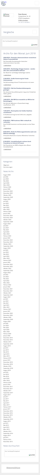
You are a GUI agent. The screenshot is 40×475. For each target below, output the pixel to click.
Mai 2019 (6, 352)
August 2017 (7, 395)
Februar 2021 (7, 309)
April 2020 (6, 329)
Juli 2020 (5, 323)
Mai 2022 (6, 279)
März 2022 (6, 283)
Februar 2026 (7, 187)
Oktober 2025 (7, 195)
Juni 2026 (6, 179)
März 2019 (6, 356)
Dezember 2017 (8, 386)
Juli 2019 (5, 348)
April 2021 (6, 305)
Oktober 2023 (7, 244)
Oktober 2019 (7, 342)
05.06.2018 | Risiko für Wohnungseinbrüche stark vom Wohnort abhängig (19, 132)
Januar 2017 (6, 409)
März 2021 (6, 307)
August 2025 (7, 199)
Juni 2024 (6, 228)
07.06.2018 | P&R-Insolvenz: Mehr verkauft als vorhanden (17, 121)
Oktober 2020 (7, 317)
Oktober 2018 (7, 366)
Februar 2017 (7, 407)
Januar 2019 (6, 360)
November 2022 (8, 266)
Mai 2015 (6, 425)
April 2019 (6, 354)
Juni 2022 (6, 277)
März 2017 (6, 405)
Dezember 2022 (8, 264)
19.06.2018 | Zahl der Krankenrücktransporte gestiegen (17, 89)
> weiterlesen (7, 65)
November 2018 (8, 364)
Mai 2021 (6, 303)
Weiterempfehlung (13, 468)
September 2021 (8, 295)
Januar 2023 (6, 262)
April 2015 (6, 427)
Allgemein (6, 165)
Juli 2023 (5, 250)
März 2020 (6, 331)
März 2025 (6, 209)
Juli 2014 (5, 437)
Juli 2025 (5, 201)
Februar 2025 (7, 211)
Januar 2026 (6, 189)
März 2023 (6, 258)
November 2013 (8, 441)
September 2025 (8, 197)
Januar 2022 (6, 287)
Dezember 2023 (8, 240)
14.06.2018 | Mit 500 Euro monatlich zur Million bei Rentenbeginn (18, 100)
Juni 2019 (6, 350)
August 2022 (7, 272)
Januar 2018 (6, 384)
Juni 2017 (6, 399)
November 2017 (8, 388)
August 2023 (7, 248)
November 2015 (8, 415)
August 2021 (7, 297)
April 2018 (6, 378)
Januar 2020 (6, 336)
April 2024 (6, 232)
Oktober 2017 (7, 391)
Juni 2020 (6, 325)
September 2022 (8, 270)
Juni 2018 (6, 374)
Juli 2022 (5, 274)
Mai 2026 (6, 181)
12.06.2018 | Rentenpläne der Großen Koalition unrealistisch (17, 111)
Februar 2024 (7, 236)
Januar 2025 (6, 213)
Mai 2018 (6, 376)
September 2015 (8, 419)
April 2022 (6, 281)
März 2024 (6, 234)
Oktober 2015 (7, 417)
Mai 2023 (6, 254)
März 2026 (6, 185)
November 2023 (8, 242)
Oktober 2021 (7, 293)
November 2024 (8, 217)
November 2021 (8, 291)
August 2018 (7, 370)
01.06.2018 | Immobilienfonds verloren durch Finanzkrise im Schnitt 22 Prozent (17, 142)
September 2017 (8, 393)
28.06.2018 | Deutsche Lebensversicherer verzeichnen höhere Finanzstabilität (19, 58)
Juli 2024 (5, 226)
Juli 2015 (5, 423)
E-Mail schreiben (23, 20)
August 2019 (7, 346)
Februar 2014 (7, 439)
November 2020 (8, 315)
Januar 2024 (6, 238)
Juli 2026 (5, 177)
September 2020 (8, 319)
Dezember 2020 (8, 313)
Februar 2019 (7, 358)
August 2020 (7, 321)
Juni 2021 (6, 301)
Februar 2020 (7, 334)
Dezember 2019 (8, 338)
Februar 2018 (7, 382)
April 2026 (6, 183)
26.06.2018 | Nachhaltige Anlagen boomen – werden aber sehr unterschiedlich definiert (19, 69)
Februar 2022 (7, 285)
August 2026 (7, 175)
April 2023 (6, 256)
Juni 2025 (6, 203)
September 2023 (8, 246)
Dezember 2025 (8, 191)
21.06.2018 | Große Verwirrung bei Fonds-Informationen (16, 79)
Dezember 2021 (8, 289)
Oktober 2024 (7, 219)
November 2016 (8, 413)
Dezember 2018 (8, 362)
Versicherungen (7, 167)
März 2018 (6, 380)
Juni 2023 (6, 252)
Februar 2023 (7, 260)
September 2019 (8, 344)
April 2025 (6, 207)
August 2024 (7, 224)
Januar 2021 (6, 311)
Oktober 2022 (7, 268)
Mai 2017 (6, 401)
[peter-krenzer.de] (13, 2)
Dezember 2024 (8, 215)
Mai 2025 (6, 205)
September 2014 (8, 433)
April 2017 (6, 403)
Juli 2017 (5, 397)
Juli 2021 (5, 299)
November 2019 (8, 340)
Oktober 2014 (7, 431)
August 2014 (7, 435)
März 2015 (6, 429)
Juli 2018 (5, 372)
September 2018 (8, 368)
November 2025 (8, 193)
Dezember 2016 (8, 411)
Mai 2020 (6, 327)
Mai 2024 (6, 230)
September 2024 (8, 222)
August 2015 (7, 421)
